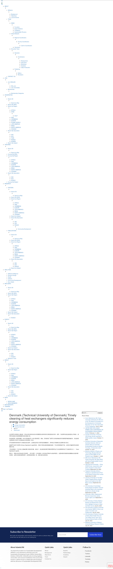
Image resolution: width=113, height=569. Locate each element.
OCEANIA (13, 129)
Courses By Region (13, 156)
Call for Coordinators (26, 45)
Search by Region (12, 106)
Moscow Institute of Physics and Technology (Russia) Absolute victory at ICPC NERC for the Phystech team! (93, 453)
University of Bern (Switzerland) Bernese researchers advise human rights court (93, 495)
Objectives (14, 16)
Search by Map (15, 103)
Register (10, 409)
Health (9, 277)
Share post (17, 430)
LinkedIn (87, 556)
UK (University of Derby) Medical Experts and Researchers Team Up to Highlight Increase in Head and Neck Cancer (93, 503)
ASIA (12, 117)
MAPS (6, 397)
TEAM (9, 19)
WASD (12, 23)
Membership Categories (17, 93)
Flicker (87, 562)
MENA (12, 126)
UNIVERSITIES (8, 95)
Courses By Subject (13, 182)
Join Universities (15, 87)
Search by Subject (16, 216)
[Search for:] (89, 413)
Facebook (88, 551)
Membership (11, 89)
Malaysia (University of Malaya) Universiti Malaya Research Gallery (94, 523)
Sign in (5, 409)
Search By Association (14, 130)
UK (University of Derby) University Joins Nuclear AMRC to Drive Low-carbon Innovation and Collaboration (94, 510)
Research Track (12, 358)
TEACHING (8, 144)
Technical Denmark (19, 427)
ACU (12, 136)
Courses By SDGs (12, 154)
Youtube (87, 559)
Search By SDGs (12, 104)
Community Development (24, 229)
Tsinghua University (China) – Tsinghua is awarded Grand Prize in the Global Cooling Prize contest (94, 472)
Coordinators (21, 57)
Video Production (25, 67)
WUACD (13, 139)
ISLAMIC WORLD (15, 122)
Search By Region (12, 295)
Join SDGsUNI (11, 82)
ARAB (12, 112)
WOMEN (13, 141)
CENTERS (10, 187)
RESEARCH (8, 183)
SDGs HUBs (8, 270)
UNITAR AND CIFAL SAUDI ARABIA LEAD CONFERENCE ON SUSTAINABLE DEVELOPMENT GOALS (94, 430)
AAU (12, 134)
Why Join (13, 86)
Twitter (87, 554)
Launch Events (15, 17)
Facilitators (17, 30)
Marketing (23, 64)
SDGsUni (10, 10)
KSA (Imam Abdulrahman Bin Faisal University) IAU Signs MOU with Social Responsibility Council (94, 459)
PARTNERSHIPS (9, 405)
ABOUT (7, 6)
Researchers (24, 61)
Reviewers (20, 75)
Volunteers (17, 47)
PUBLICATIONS (12, 230)
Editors (19, 73)
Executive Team (15, 49)
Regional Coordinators (20, 37)
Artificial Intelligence (13, 273)
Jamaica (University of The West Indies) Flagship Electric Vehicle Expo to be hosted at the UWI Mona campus (93, 480)
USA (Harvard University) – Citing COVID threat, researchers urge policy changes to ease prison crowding (94, 467)
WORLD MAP (11, 401)
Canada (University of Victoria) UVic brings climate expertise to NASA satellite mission (93, 436)
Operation (17, 53)
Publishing (17, 69)
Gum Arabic (11, 282)
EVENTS (7, 319)
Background (14, 14)
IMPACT (7, 360)
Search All (10, 99)
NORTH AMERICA (16, 127)
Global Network (15, 34)
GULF (16, 116)
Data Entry (24, 62)
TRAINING (7, 406)
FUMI (12, 138)
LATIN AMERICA (15, 124)
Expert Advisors (18, 29)
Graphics (23, 66)
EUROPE (13, 121)
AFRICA (13, 110)
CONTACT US (11, 76)
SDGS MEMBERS (12, 403)
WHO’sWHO (8, 283)
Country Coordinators (23, 41)
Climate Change (12, 275)
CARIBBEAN (14, 119)
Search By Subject (12, 143)
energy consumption (19, 425)
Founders (17, 27)
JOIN (6, 78)
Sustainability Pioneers (20, 32)
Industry (10, 278)
